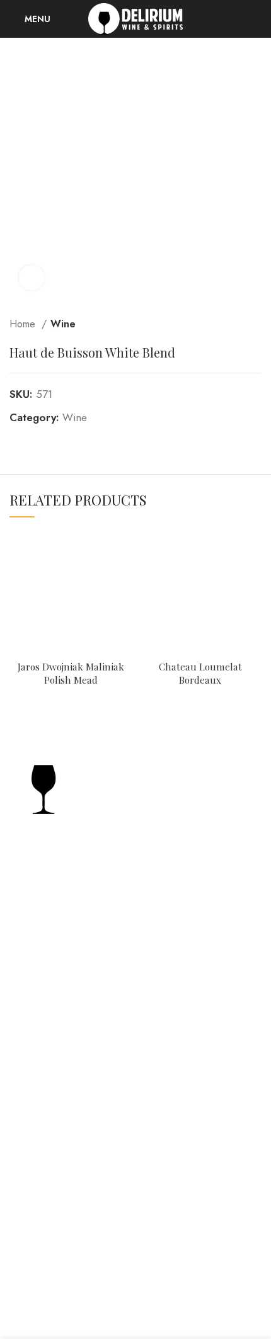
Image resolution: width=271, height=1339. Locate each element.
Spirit (21, 1081)
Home (23, 324)
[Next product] (255, 324)
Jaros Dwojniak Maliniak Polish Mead (71, 673)
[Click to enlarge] (31, 277)
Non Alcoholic (43, 1154)
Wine (63, 324)
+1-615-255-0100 (61, 916)
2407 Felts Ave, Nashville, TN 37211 (102, 894)
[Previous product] (230, 324)
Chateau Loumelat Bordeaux (200, 673)
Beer (20, 1130)
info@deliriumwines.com (78, 937)
